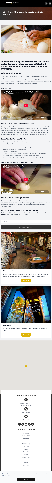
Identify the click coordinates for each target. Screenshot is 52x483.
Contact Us (26, 335)
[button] (2, 3)
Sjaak (15, 213)
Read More (26, 280)
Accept (26, 479)
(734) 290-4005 (26, 413)
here (36, 210)
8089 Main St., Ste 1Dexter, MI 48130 (26, 404)
